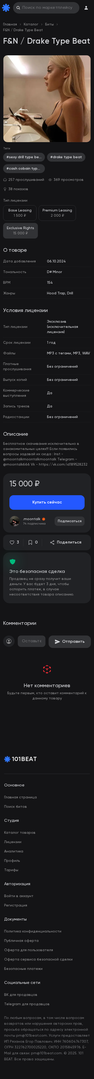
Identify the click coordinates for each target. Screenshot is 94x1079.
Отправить (73, 642)
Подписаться (69, 521)
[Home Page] (7, 8)
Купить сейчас (47, 502)
